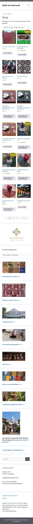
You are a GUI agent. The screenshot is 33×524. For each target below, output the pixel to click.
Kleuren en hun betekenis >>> (12, 384)
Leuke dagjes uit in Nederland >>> (13, 450)
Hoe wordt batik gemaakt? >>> (12, 344)
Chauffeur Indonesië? (16, 503)
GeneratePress (16, 521)
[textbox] (16, 255)
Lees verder (7, 53)
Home (4, 14)
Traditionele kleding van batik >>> (13, 404)
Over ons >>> (6, 364)
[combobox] (16, 254)
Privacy (4, 498)
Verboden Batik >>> (8, 322)
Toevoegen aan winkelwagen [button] (8, 116)
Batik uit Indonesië (11, 5)
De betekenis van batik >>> (11, 276)
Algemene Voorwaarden (9, 495)
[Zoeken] (27, 459)
